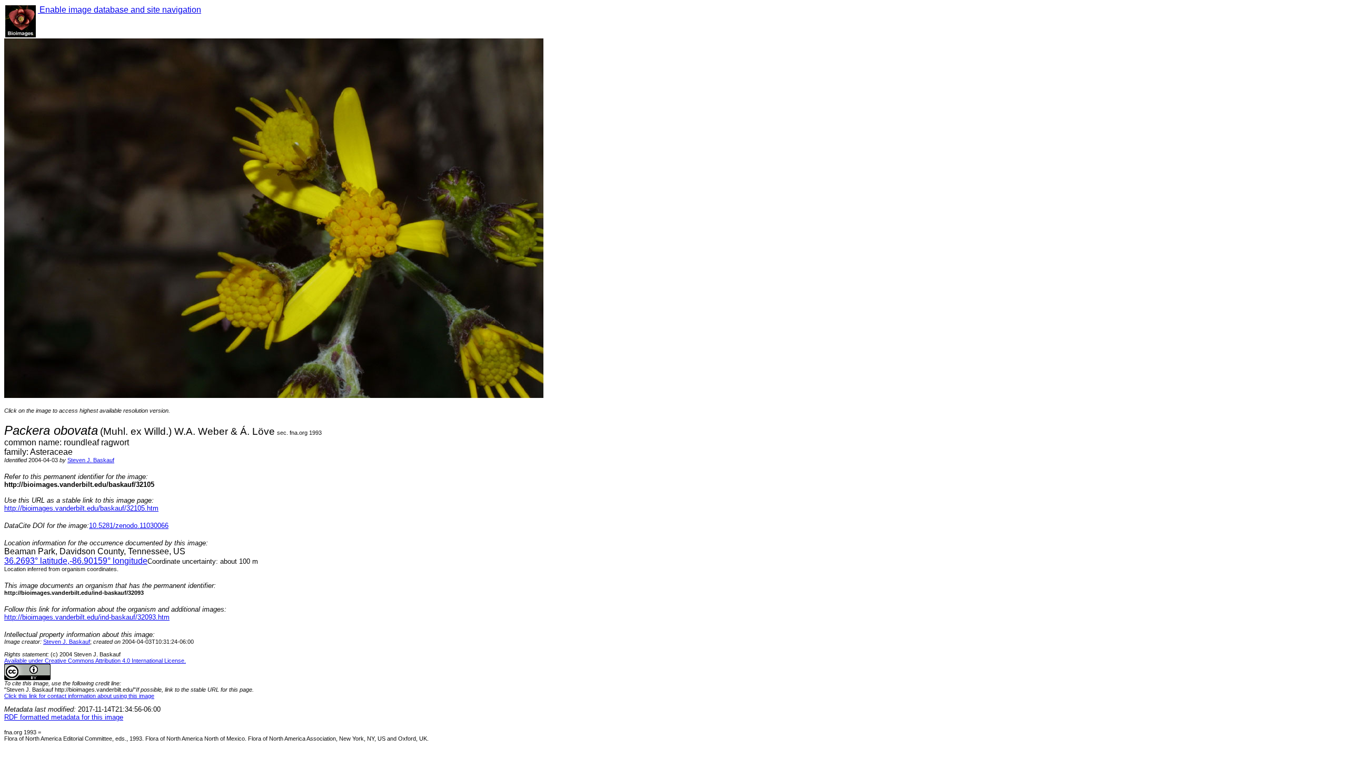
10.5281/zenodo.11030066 (128, 526)
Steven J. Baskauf (90, 460)
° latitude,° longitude (75, 560)
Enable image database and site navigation (119, 9)
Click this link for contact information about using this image (79, 696)
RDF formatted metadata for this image (63, 717)
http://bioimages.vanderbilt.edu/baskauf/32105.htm (81, 508)
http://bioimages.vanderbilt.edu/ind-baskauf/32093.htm (87, 617)
